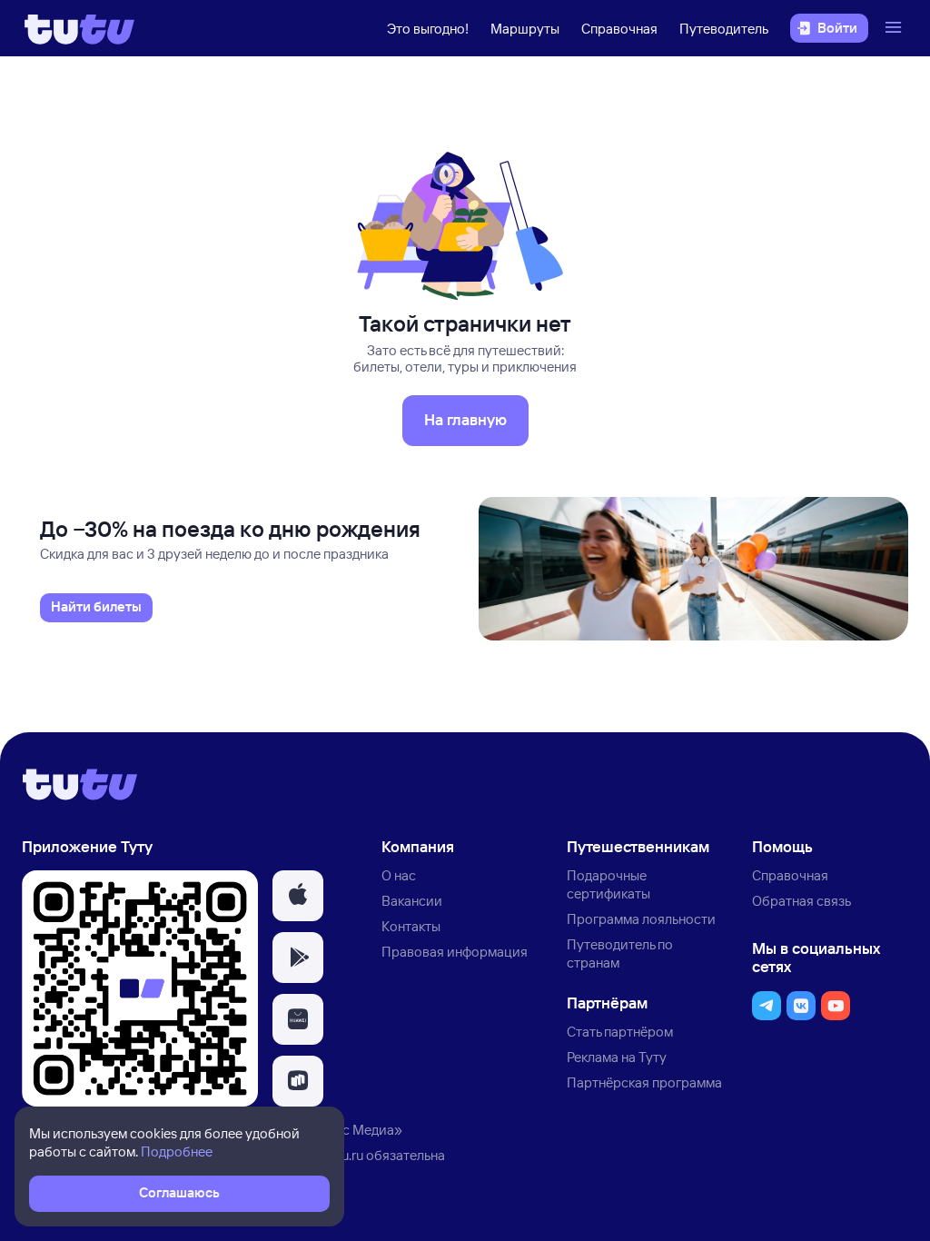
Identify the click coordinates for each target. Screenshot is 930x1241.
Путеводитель (723, 28)
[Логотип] (79, 28)
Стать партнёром (620, 1031)
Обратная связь (801, 900)
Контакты (410, 926)
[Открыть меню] (895, 28)
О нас (398, 875)
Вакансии (411, 900)
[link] (96, 607)
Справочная (619, 28)
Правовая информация (454, 951)
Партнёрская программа (644, 1082)
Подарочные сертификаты (608, 884)
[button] (297, 895)
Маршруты (524, 28)
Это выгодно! (428, 28)
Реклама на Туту (617, 1057)
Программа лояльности (641, 919)
